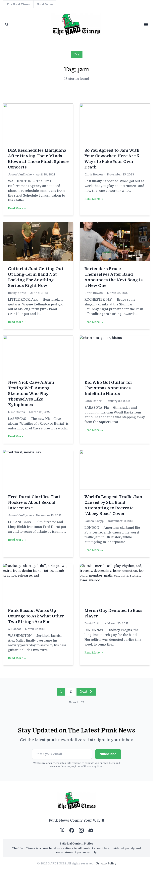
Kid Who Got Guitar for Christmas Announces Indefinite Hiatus (108, 388)
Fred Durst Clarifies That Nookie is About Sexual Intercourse (34, 502)
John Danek (93, 401)
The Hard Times (18, 4)
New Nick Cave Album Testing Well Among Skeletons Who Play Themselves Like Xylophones (31, 393)
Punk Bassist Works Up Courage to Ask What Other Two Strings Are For (36, 616)
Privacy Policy (106, 863)
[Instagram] (81, 830)
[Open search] (6, 24)
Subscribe (108, 754)
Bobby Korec (17, 292)
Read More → (17, 208)
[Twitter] (62, 830)
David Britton (93, 623)
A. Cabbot (14, 629)
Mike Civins (16, 412)
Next (83, 691)
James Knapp (94, 521)
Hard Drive (45, 4)
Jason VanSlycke (20, 174)
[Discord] (90, 830)
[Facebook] (71, 830)
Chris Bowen (93, 174)
